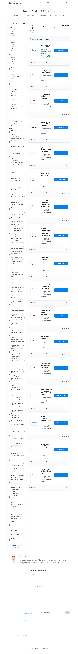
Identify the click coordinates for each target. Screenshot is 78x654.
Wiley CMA (14, 510)
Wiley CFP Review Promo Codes (16, 507)
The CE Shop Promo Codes (17, 480)
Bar (12, 35)
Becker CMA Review (16, 178)
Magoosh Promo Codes (17, 339)
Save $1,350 (61, 127)
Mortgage (14, 95)
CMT (12, 55)
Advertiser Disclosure (61, 15)
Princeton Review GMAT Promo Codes (16, 407)
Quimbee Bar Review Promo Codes (17, 425)
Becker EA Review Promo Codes (16, 199)
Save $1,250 (61, 315)
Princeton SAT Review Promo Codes (17, 421)
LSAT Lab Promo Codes (17, 299)
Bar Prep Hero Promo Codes (17, 169)
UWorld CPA (14, 493)
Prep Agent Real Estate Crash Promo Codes (17, 372)
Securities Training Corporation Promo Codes (17, 446)
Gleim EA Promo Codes (17, 257)
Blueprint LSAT (15, 202)
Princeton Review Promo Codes (16, 418)
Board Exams (14, 38)
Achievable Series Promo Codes (16, 157)
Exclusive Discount (16, 534)
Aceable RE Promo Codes (17, 138)
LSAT (13, 91)
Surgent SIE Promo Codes (17, 475)
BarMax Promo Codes (16, 164)
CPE (13, 59)
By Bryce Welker (30, 15)
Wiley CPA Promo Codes (17, 514)
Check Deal (61, 235)
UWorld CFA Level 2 (16, 487)
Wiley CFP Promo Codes (17, 504)
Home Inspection (15, 87)
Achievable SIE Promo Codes (17, 150)
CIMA (13, 50)
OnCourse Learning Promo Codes (17, 353)
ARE (13, 33)
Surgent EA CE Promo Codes (17, 466)
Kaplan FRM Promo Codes (17, 283)
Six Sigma (14, 123)
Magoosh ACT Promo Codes (17, 320)
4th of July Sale (15, 523)
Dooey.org (14, 234)
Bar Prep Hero (15, 167)
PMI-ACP (13, 104)
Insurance (14, 89)
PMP (12, 106)
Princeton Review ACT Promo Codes (17, 400)
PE (12, 102)
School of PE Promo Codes (17, 435)
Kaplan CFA (14, 276)
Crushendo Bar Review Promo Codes (16, 231)
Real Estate (14, 108)
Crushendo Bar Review (17, 228)
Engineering (14, 67)
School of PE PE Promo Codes (18, 432)
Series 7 (13, 119)
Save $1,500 (61, 449)
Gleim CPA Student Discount (17, 254)
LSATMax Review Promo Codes (16, 302)
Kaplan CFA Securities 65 (17, 278)
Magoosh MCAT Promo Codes (16, 336)
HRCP (13, 263)
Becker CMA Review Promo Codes (17, 181)
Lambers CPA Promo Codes (17, 307)
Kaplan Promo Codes (16, 289)
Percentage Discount (16, 545)
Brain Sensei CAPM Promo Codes (17, 215)
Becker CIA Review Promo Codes (17, 175)
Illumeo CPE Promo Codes (17, 268)
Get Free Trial (61, 179)
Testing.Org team (27, 613)
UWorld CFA (14, 485)
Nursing (13, 100)
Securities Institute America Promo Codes (17, 439)
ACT (13, 29)
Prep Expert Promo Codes (17, 382)
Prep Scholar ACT (15, 387)
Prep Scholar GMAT (16, 389)
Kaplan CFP (14, 281)
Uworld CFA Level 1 (16, 498)
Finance (31, 2)
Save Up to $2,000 (61, 395)
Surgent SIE (14, 473)
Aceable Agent (15, 136)
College (49, 2)
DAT (12, 63)
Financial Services (15, 76)
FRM (12, 74)
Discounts (55, 2)
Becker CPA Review (16, 187)
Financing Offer (15, 536)
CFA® (13, 44)
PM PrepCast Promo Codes (18, 360)
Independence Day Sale (17, 541)
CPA (13, 57)
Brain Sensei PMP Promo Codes (16, 218)
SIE (12, 115)
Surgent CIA (14, 449)
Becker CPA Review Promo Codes (17, 190)
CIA (12, 48)
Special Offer (15, 547)
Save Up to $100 (61, 153)
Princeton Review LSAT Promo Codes (16, 414)
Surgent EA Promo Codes (17, 468)
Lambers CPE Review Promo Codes (17, 311)
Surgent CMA (14, 453)
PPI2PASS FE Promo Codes (17, 365)
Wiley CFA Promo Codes (17, 500)
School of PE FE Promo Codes (17, 428)
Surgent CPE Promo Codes (17, 463)
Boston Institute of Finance (18, 212)
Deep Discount (15, 530)
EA (12, 65)
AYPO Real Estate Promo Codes (16, 133)
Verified (47, 56)
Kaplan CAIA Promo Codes (17, 274)
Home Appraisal (15, 85)
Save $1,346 (61, 50)
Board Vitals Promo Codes (17, 210)
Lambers (13, 305)
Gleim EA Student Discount (17, 259)
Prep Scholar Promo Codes (17, 394)
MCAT (13, 93)
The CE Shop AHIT (15, 477)
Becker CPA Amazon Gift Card (17, 184)
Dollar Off (14, 532)
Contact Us (64, 2)
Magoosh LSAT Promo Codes (17, 333)
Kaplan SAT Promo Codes (17, 295)
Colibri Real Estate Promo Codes (17, 225)
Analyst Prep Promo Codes (17, 162)
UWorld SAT (14, 495)
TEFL (12, 125)
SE (12, 112)
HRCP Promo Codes (16, 266)
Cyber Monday (15, 528)
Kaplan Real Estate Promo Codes (17, 292)
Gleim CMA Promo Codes (17, 246)
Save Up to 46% (61, 368)
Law (36, 2)
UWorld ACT (14, 483)
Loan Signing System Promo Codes (17, 315)
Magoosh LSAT (15, 330)
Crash (13, 61)
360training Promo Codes (17, 130)
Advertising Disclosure (22, 635)
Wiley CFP (14, 502)
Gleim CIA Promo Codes (17, 240)
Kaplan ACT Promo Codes (17, 270)
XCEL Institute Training (17, 516)
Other (13, 543)
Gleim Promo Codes (16, 261)
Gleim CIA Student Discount (17, 243)
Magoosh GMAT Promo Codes (16, 324)
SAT (12, 110)
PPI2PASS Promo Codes (17, 367)
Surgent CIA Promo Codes (17, 451)
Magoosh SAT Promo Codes (17, 342)
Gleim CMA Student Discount (17, 249)
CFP (12, 46)
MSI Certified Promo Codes (18, 317)
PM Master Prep (15, 356)
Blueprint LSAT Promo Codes (17, 205)
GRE (12, 80)
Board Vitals (14, 207)
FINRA (13, 72)
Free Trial (14, 538)
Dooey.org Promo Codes (17, 236)
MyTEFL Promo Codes (16, 350)
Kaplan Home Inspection (17, 285)
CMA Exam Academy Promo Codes (17, 222)
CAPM (13, 42)
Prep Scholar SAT (15, 397)
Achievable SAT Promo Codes (17, 147)
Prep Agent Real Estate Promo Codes (16, 375)
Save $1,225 (61, 100)
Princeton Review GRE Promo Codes (17, 411)
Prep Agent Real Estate (17, 369)
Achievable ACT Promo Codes (17, 143)
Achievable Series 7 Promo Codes (17, 154)
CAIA (12, 40)
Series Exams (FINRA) (16, 121)
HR (12, 82)
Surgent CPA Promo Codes (17, 459)
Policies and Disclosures (23, 621)
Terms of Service (21, 628)
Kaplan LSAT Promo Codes (17, 287)
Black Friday (14, 526)
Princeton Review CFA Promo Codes (17, 404)
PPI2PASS (14, 363)
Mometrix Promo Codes (17, 348)
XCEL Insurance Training (17, 518)
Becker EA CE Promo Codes (18, 196)
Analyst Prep (14, 160)
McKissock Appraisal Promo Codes (17, 346)
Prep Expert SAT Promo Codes (16, 385)
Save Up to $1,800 (61, 422)
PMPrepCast (14, 358)
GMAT (13, 78)
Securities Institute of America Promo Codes (16, 442)
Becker (13, 172)
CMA (13, 53)
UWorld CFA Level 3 (16, 489)
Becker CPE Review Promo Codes (17, 193)
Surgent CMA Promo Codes (17, 456)
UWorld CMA (14, 491)
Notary (13, 97)
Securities (14, 117)
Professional (42, 2)
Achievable (14, 140)
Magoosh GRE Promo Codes (17, 327)
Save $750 (61, 341)
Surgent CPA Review (16, 461)
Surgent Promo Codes (16, 471)
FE (12, 70)
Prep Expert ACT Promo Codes (16, 379)
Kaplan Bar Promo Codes (17, 272)
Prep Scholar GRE (15, 392)
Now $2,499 (61, 207)
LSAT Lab (13, 297)
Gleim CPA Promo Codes (17, 251)
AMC (12, 31)
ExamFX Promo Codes (16, 238)
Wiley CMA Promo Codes (17, 512)
